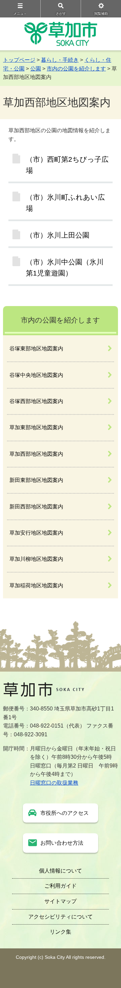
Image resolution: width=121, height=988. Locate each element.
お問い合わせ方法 (61, 843)
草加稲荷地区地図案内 (36, 585)
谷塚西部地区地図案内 (36, 401)
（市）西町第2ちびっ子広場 (67, 164)
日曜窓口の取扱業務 (54, 783)
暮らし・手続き (60, 60)
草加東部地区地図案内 (36, 427)
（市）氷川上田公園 (57, 235)
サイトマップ (60, 901)
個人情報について (60, 871)
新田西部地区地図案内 (36, 506)
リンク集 (60, 932)
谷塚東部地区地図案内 (36, 348)
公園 (35, 68)
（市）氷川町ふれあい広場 (65, 202)
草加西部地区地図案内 (36, 454)
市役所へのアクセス (64, 813)
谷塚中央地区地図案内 (36, 375)
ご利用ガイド (60, 886)
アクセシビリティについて (60, 917)
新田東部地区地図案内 (36, 480)
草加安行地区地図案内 (36, 533)
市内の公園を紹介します (76, 68)
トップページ (19, 60)
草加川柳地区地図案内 (36, 559)
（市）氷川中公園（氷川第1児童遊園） (65, 267)
